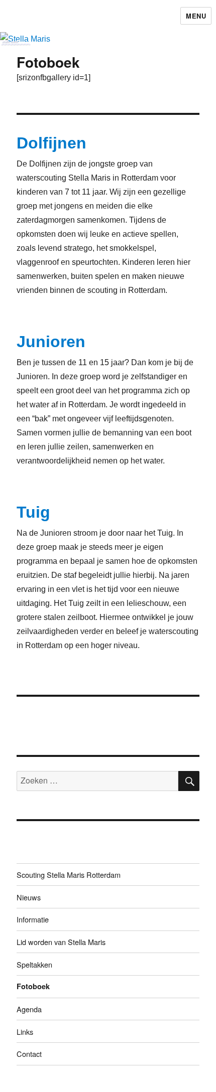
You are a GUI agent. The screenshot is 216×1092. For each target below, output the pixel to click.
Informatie (33, 919)
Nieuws (29, 897)
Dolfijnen (51, 143)
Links (25, 1031)
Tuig (33, 512)
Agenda (29, 1009)
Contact (29, 1053)
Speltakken (34, 964)
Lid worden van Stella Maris (61, 942)
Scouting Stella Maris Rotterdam (69, 874)
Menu (196, 16)
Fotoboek (33, 986)
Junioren (51, 342)
